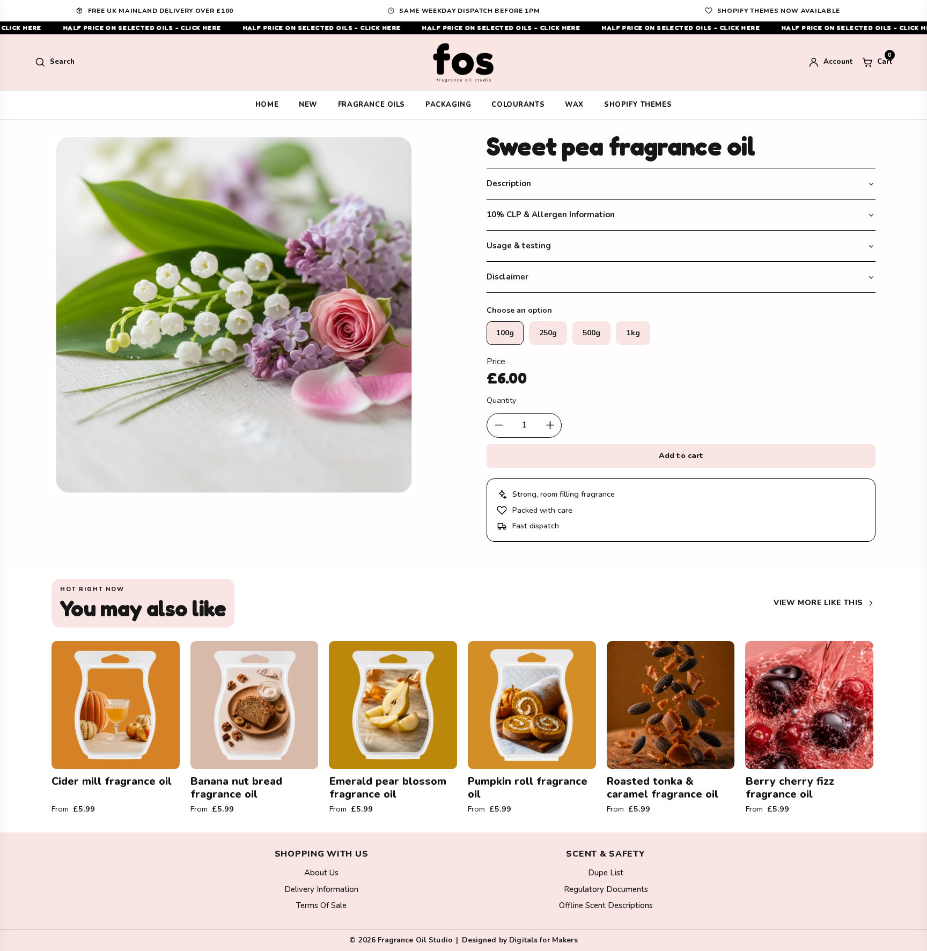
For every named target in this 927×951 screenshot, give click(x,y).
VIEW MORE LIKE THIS (818, 603)
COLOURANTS (518, 104)
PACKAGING (448, 104)
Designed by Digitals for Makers (519, 940)
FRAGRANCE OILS (371, 104)
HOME (266, 104)
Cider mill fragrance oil (112, 781)
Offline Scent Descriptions (606, 905)
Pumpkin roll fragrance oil (527, 787)
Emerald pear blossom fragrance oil (387, 787)
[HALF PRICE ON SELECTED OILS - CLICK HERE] (463, 27)
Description (509, 183)
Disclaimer (507, 276)
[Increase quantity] (550, 425)
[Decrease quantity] (498, 425)
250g (548, 333)
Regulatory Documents (606, 889)
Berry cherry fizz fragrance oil (790, 787)
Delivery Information (321, 889)
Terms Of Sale (321, 905)
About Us (321, 872)
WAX (574, 104)
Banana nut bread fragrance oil (236, 787)
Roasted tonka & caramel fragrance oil (662, 787)
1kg (633, 333)
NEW (308, 104)
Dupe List (605, 872)
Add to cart (681, 456)
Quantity (501, 400)
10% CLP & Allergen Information (551, 214)
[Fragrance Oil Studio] (463, 62)
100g (505, 333)
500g (591, 333)
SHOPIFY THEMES (638, 104)
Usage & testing (519, 245)
